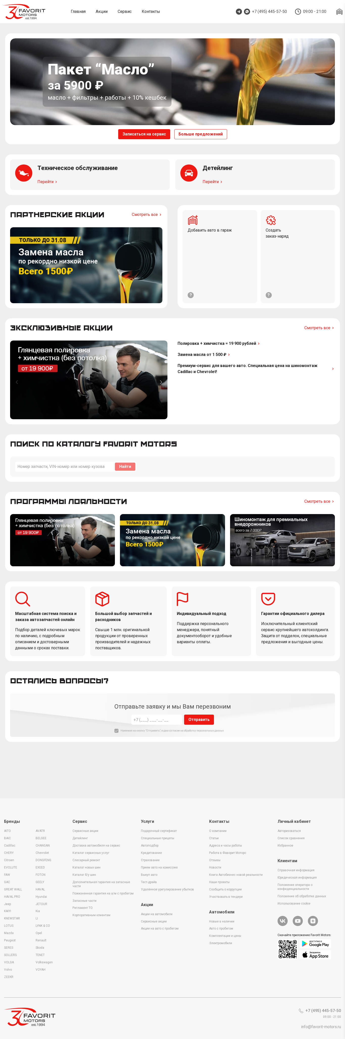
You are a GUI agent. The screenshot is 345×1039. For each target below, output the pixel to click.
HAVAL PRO (12, 896)
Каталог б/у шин (84, 875)
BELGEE (41, 838)
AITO (7, 831)
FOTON (40, 875)
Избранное (285, 845)
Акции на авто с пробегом (160, 928)
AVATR (40, 831)
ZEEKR (8, 977)
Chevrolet (42, 853)
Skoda (40, 947)
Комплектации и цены (225, 936)
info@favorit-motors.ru (321, 1026)
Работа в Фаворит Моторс (227, 853)
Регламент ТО (82, 908)
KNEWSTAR (12, 918)
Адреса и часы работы (225, 845)
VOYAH (40, 969)
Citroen (9, 860)
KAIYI (7, 911)
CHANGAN (43, 845)
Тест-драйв (149, 882)
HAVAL (40, 889)
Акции (102, 11)
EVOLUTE (10, 867)
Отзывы (214, 860)
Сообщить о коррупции (225, 889)
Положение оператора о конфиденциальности (295, 887)
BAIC (7, 838)
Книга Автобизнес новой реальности (236, 875)
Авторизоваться (289, 831)
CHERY (9, 853)
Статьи (214, 838)
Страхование (150, 860)
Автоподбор (149, 845)
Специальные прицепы (157, 838)
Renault (41, 940)
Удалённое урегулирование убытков (167, 889)
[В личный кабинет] (339, 12)
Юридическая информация (297, 877)
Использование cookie (294, 903)
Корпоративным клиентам (91, 915)
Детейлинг (80, 838)
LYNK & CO (43, 926)
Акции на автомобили (157, 914)
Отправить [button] (199, 719)
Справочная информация (296, 870)
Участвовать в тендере (226, 896)
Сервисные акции (85, 831)
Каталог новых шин (86, 867)
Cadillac (9, 845)
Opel (39, 933)
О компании (218, 831)
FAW (7, 875)
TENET (40, 955)
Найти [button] (125, 466)
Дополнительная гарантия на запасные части (101, 884)
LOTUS (8, 926)
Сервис (125, 11)
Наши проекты (219, 882)
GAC (7, 882)
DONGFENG (43, 860)
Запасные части (84, 901)
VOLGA (9, 962)
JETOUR (41, 904)
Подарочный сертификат (159, 831)
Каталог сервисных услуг (90, 853)
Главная (78, 11)
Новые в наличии (221, 921)
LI (37, 918)
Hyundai (41, 896)
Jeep (7, 904)
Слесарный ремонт (86, 860)
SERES (8, 947)
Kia (38, 911)
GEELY (40, 882)
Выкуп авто (149, 875)
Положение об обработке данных (302, 896)
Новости (215, 867)
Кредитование (151, 853)
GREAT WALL (13, 889)
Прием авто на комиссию (159, 867)
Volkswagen (44, 962)
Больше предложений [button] (201, 134)
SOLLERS (10, 955)
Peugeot (10, 940)
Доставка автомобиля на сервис (96, 845)
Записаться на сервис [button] (144, 134)
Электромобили (220, 943)
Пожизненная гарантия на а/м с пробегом (103, 893)
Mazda (9, 933)
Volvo (8, 969)
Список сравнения (291, 838)
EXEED (40, 867)
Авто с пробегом (221, 928)
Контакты (151, 11)
